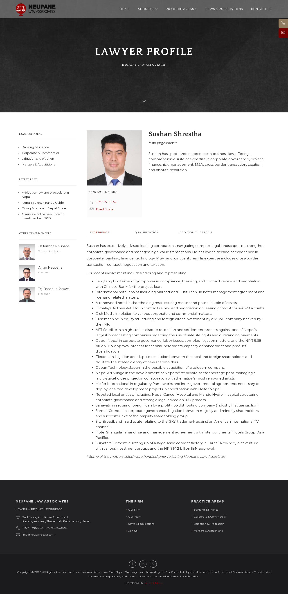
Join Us (132, 530)
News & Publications (224, 9)
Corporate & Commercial (40, 153)
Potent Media (154, 583)
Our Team (134, 516)
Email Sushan (105, 209)
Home (125, 9)
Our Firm (134, 509)
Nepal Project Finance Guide (43, 202)
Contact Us (261, 9)
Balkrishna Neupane (54, 246)
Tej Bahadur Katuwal (54, 289)
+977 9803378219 (55, 527)
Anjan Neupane (50, 268)
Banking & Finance (35, 147)
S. (153, 564)
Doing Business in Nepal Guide (44, 208)
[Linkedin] (142, 564)
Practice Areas (180, 9)
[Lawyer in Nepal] (36, 9)
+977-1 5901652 (106, 202)
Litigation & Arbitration (38, 158)
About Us (146, 9)
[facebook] (132, 564)
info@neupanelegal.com (38, 534)
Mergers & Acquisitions (38, 164)
